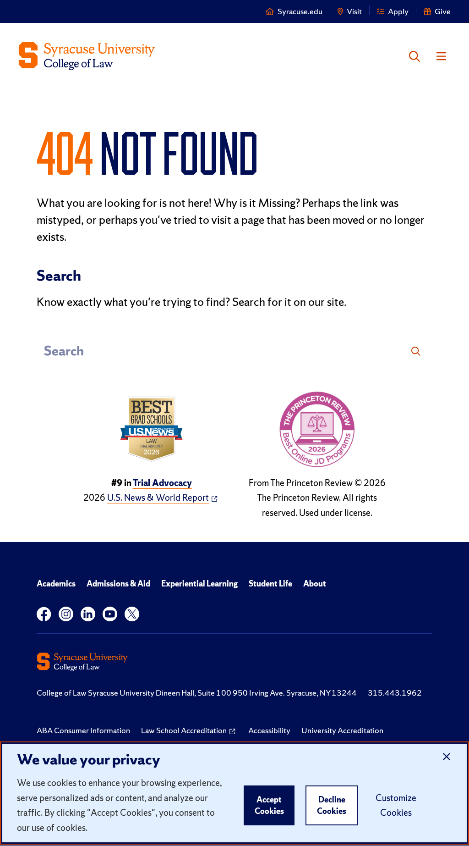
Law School (184, 730)
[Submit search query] (416, 351)
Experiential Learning (199, 583)
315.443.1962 (395, 692)
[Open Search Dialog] (414, 56)
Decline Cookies (331, 805)
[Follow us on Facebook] (44, 614)
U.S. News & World (158, 497)
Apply (398, 11)
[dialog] (234, 793)
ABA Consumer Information (83, 730)
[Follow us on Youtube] (110, 614)
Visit (354, 11)
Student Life (270, 583)
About (314, 583)
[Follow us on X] (132, 614)
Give (443, 11)
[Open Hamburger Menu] (441, 56)
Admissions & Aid (118, 583)
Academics (56, 583)
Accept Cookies (269, 805)
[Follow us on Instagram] (66, 614)
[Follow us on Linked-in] (88, 614)
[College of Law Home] (87, 56)
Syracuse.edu (300, 11)
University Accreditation (342, 730)
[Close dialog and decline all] (446, 757)
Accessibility (269, 730)
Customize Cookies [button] (396, 805)
